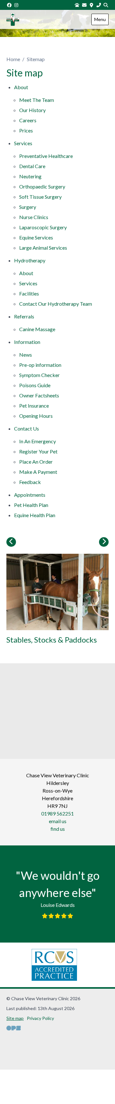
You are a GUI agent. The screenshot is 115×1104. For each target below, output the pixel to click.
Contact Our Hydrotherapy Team (55, 304)
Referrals (24, 316)
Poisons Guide (34, 385)
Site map (15, 1018)
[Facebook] (9, 5)
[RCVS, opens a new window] (54, 965)
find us (57, 829)
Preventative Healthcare (46, 156)
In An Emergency (37, 441)
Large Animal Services (43, 248)
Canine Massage (37, 329)
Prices (26, 130)
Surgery (27, 207)
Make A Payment (38, 472)
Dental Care (32, 166)
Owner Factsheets (39, 395)
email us (57, 821)
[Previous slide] (11, 542)
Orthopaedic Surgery (42, 186)
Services (23, 143)
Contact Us (26, 428)
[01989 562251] (99, 5)
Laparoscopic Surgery (43, 227)
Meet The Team (36, 100)
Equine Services (36, 237)
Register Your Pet (38, 451)
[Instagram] (16, 5)
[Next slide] (104, 542)
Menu (100, 19)
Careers (27, 120)
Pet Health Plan (31, 505)
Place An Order (36, 462)
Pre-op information (40, 365)
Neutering (30, 176)
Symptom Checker (39, 375)
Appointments (29, 495)
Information (27, 342)
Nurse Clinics (33, 217)
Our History (32, 110)
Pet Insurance (34, 405)
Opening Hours (36, 416)
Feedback (30, 482)
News (25, 355)
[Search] (106, 5)
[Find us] (92, 5)
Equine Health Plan (34, 515)
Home (13, 59)
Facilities (29, 293)
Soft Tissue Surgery (40, 197)
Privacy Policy (40, 1018)
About (21, 87)
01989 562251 (57, 813)
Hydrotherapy (29, 260)
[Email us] (84, 5)
